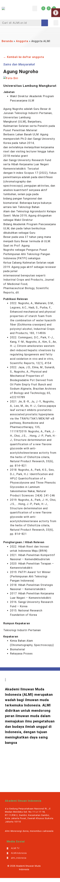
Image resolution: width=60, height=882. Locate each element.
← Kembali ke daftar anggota (23, 57)
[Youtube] (43, 8)
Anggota (22, 41)
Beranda (7, 41)
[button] (34, 8)
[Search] (44, 23)
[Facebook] (49, 8)
